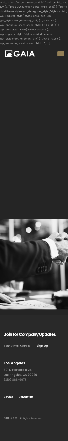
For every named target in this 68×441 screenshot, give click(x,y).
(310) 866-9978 (15, 380)
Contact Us (26, 397)
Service (8, 397)
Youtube (8, 407)
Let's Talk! (19, 287)
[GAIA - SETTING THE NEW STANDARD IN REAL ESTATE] (20, 53)
